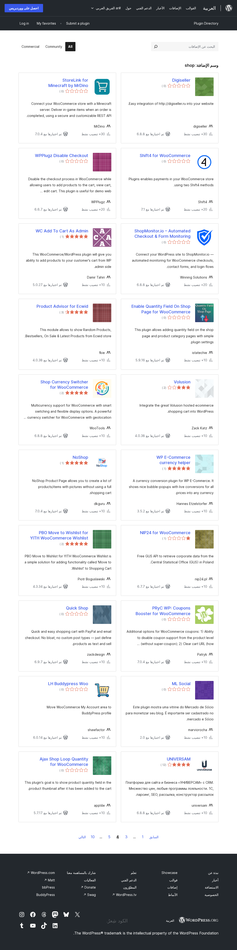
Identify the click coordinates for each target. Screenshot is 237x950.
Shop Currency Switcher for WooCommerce (64, 384)
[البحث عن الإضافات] (155, 46)
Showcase (170, 873)
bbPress (48, 887)
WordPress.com (41, 873)
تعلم (134, 873)
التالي (82, 837)
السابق (154, 837)
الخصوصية (211, 895)
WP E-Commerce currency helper (173, 460)
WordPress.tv (124, 895)
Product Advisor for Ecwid (62, 306)
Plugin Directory (206, 23)
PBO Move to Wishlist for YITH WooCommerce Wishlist (59, 535)
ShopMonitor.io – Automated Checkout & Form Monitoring (162, 233)
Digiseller (181, 80)
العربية (170, 920)
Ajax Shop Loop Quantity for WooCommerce (64, 762)
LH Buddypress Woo (68, 683)
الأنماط (173, 895)
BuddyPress (45, 895)
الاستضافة (211, 887)
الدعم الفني (129, 880)
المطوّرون (130, 887)
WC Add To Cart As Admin (62, 230)
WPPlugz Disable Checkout (61, 155)
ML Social (181, 683)
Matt (49, 880)
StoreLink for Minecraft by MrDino (68, 83)
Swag (89, 895)
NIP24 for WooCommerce (165, 532)
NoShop (80, 457)
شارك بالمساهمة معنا (81, 873)
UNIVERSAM (178, 759)
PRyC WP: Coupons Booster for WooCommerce (163, 611)
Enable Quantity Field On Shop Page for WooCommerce (160, 309)
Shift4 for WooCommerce (165, 155)
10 (93, 836)
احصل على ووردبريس (24, 8)
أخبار (215, 880)
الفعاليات (90, 880)
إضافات (172, 887)
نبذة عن (213, 873)
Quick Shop (77, 608)
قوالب (173, 880)
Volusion (182, 381)
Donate (88, 887)
